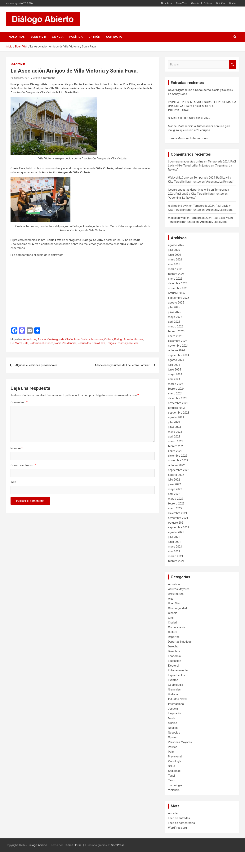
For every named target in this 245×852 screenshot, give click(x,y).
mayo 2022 (175, 489)
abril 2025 (174, 321)
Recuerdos (84, 343)
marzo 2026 (175, 269)
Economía (174, 656)
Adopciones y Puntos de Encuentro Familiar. (122, 365)
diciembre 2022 (177, 455)
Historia (138, 339)
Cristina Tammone (44, 77)
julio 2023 (174, 422)
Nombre (17, 448)
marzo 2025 (175, 326)
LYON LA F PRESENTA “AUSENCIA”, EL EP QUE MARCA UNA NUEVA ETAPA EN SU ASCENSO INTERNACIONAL (202, 106)
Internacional (176, 704)
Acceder (173, 813)
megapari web (177, 218)
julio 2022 (174, 479)
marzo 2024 (175, 384)
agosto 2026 (176, 245)
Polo (171, 751)
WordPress (117, 845)
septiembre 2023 (178, 412)
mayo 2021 (175, 546)
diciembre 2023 (177, 398)
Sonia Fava (98, 343)
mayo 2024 (175, 374)
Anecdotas (29, 339)
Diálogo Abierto (37, 845)
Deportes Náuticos (180, 641)
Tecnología (175, 785)
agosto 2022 (176, 475)
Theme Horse (73, 845)
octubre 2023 (176, 408)
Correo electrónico (23, 465)
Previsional (175, 756)
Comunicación (177, 627)
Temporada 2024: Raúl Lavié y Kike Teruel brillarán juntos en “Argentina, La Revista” (202, 165)
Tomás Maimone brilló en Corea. (188, 138)
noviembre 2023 (178, 403)
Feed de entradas (179, 818)
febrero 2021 (176, 561)
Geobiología (175, 684)
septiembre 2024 (178, 355)
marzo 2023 (175, 441)
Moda (171, 718)
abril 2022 (174, 494)
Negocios (174, 732)
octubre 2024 (176, 350)
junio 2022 (174, 484)
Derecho (173, 646)
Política (208, 3)
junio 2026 (174, 254)
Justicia (173, 708)
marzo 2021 (175, 556)
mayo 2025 (175, 317)
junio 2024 (174, 369)
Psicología (174, 761)
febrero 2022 (176, 503)
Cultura (108, 339)
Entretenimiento (178, 670)
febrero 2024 (176, 388)
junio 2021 (174, 542)
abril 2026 (174, 264)
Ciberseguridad (177, 608)
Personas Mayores (180, 742)
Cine (171, 617)
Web (13, 482)
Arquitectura (176, 594)
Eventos (173, 680)
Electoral (173, 665)
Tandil (171, 775)
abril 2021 (174, 551)
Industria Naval (177, 699)
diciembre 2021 (177, 513)
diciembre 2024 (177, 341)
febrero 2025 (176, 331)
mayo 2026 (175, 259)
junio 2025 (174, 312)
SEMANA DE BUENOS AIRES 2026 (189, 118)
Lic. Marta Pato (20, 343)
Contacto (234, 3)
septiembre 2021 (178, 527)
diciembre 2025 (177, 283)
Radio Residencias (66, 343)
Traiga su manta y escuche (122, 343)
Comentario (19, 402)
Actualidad (174, 584)
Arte (170, 598)
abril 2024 (174, 379)
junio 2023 (174, 427)
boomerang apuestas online (185, 161)
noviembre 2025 (178, 288)
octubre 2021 (176, 522)
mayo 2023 (175, 431)
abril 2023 (174, 436)
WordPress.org (177, 827)
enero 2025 (175, 336)
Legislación (175, 713)
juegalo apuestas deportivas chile (189, 189)
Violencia (174, 790)
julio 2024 (174, 364)
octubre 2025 (176, 293)
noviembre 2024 (178, 345)
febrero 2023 (176, 446)
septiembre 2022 (178, 470)
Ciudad (172, 622)
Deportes (174, 637)
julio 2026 (174, 250)
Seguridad (174, 771)
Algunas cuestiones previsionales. (36, 365)
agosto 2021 (176, 532)
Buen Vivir (181, 3)
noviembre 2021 (178, 518)
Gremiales (174, 689)
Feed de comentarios (181, 823)
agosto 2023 (176, 417)
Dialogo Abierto (123, 339)
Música (172, 723)
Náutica (173, 728)
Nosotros (166, 3)
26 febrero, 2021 (21, 77)
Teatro (172, 780)
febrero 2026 (176, 274)
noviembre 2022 (178, 460)
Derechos (174, 651)
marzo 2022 (175, 498)
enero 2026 (175, 278)
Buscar (232, 64)
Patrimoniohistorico (41, 343)
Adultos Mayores (178, 589)
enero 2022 (175, 508)
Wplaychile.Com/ (178, 177)
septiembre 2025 (178, 298)
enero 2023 (175, 451)
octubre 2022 (176, 465)
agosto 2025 (176, 302)
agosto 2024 (176, 360)
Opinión (220, 3)
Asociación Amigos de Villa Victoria (59, 339)
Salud (171, 766)
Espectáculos (176, 675)
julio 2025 (174, 307)
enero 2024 (175, 393)
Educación (174, 661)
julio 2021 (174, 537)
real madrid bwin (178, 205)
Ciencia (195, 3)
